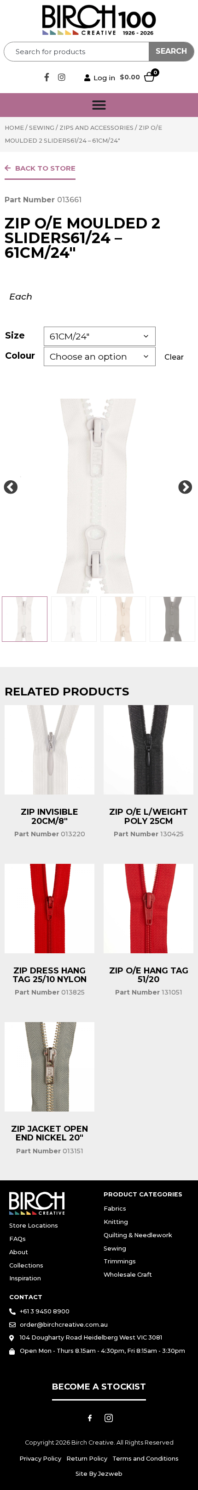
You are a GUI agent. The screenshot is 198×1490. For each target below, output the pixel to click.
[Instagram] (62, 77)
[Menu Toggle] (99, 105)
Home (14, 127)
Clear (174, 357)
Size (15, 335)
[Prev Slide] (10, 487)
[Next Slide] (185, 487)
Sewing (41, 127)
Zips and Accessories (96, 127)
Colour (20, 355)
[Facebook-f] (46, 77)
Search (171, 51)
